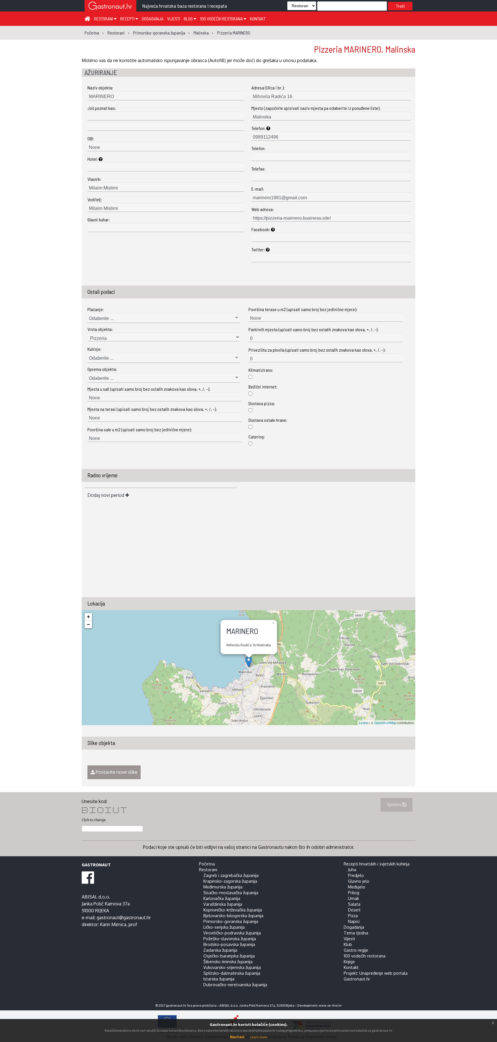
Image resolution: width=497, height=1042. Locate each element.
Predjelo (356, 875)
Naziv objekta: (100, 87)
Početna (207, 863)
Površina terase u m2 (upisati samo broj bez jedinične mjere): (302, 309)
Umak (353, 898)
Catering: (256, 436)
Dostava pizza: (261, 403)
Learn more (258, 1037)
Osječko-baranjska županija (229, 955)
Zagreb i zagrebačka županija (231, 875)
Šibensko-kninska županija (228, 961)
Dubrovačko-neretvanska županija (235, 984)
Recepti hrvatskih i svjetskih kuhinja (377, 863)
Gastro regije (356, 950)
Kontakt (257, 18)
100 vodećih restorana (222, 18)
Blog (189, 18)
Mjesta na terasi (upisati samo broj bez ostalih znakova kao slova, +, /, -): (152, 409)
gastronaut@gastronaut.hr (124, 917)
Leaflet (363, 722)
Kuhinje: (94, 349)
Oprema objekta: (102, 369)
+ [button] (88, 617)
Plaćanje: (95, 309)
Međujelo (356, 886)
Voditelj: (94, 199)
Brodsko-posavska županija (229, 944)
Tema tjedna (356, 932)
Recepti (127, 18)
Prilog (353, 892)
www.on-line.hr (330, 1005)
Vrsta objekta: (100, 329)
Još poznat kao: (101, 108)
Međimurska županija (222, 886)
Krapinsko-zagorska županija (230, 881)
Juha (352, 869)
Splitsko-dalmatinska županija (231, 973)
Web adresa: (262, 209)
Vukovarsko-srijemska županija (232, 967)
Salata (354, 904)
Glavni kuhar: (98, 219)
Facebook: (261, 229)
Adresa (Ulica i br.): (268, 87)
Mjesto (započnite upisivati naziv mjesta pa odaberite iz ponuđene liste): (316, 108)
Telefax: (258, 168)
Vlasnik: (94, 179)
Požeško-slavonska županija (229, 938)
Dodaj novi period (106, 495)
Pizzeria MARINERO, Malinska (364, 48)
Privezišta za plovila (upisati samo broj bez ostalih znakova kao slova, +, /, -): (316, 350)
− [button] (88, 624)
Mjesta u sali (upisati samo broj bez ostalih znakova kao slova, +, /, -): (148, 389)
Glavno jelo (358, 881)
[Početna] (87, 18)
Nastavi (237, 1036)
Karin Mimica (113, 924)
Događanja (152, 18)
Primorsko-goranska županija (230, 921)
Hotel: (93, 159)
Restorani (104, 18)
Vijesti (173, 18)
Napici (354, 921)
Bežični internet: (262, 386)
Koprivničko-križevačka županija (232, 909)
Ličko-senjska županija (224, 927)
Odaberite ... (101, 318)
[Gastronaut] (110, 6)
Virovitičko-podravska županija (232, 932)
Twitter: (258, 249)
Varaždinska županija (222, 904)
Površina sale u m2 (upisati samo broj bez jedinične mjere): (139, 429)
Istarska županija (218, 978)
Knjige (349, 961)
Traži (400, 6)
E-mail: (257, 188)
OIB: (90, 138)
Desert (354, 909)
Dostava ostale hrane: (267, 420)
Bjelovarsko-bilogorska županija (233, 915)
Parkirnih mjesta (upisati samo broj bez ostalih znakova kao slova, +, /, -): (313, 329)
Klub (348, 944)
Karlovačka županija (221, 898)
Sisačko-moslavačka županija (230, 892)
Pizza (353, 915)
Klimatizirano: (260, 370)
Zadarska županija (220, 950)
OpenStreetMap (385, 722)
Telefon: (258, 128)
